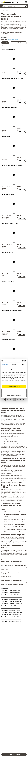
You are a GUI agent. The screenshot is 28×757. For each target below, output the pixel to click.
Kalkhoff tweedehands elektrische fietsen (15, 531)
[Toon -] (14, 213)
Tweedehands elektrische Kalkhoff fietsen (11, 597)
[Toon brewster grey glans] (14, 242)
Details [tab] (14, 364)
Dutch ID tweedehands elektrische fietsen (15, 517)
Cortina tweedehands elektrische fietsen (15, 522)
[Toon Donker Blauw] (14, 155)
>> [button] (24, 399)
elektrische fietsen (16, 482)
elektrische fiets (11, 475)
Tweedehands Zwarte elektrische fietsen (11, 621)
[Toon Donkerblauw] (14, 97)
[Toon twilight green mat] (14, 126)
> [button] (20, 399)
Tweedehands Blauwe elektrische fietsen (11, 619)
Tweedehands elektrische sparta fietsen (11, 590)
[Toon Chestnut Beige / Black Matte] (14, 300)
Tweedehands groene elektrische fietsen (11, 614)
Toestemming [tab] (5, 364)
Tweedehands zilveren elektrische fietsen (11, 612)
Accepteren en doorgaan (14, 386)
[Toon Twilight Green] (14, 271)
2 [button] (10, 399)
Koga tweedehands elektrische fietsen (14, 526)
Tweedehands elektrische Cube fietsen (10, 594)
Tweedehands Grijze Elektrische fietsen (11, 617)
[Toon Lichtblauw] (14, 68)
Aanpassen (13, 390)
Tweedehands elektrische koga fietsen (10, 592)
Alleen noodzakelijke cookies (14, 395)
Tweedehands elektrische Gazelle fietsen (11, 599)
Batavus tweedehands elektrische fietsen (15, 512)
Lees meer (4, 37)
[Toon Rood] (14, 329)
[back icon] (1, 11)
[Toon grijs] (14, 358)
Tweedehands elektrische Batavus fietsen (11, 603)
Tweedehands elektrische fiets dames (10, 605)
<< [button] (4, 399)
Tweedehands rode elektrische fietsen (10, 610)
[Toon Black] (14, 184)
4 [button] (17, 399)
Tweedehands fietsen (9, 11)
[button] (25, 6)
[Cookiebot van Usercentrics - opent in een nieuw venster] (21, 361)
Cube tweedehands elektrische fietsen (14, 524)
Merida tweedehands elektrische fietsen (15, 529)
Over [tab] (23, 364)
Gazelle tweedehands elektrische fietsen (15, 514)
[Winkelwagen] (26, 2)
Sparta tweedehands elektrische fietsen (15, 519)
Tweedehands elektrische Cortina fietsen (11, 601)
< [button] (7, 399)
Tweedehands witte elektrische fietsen (10, 608)
